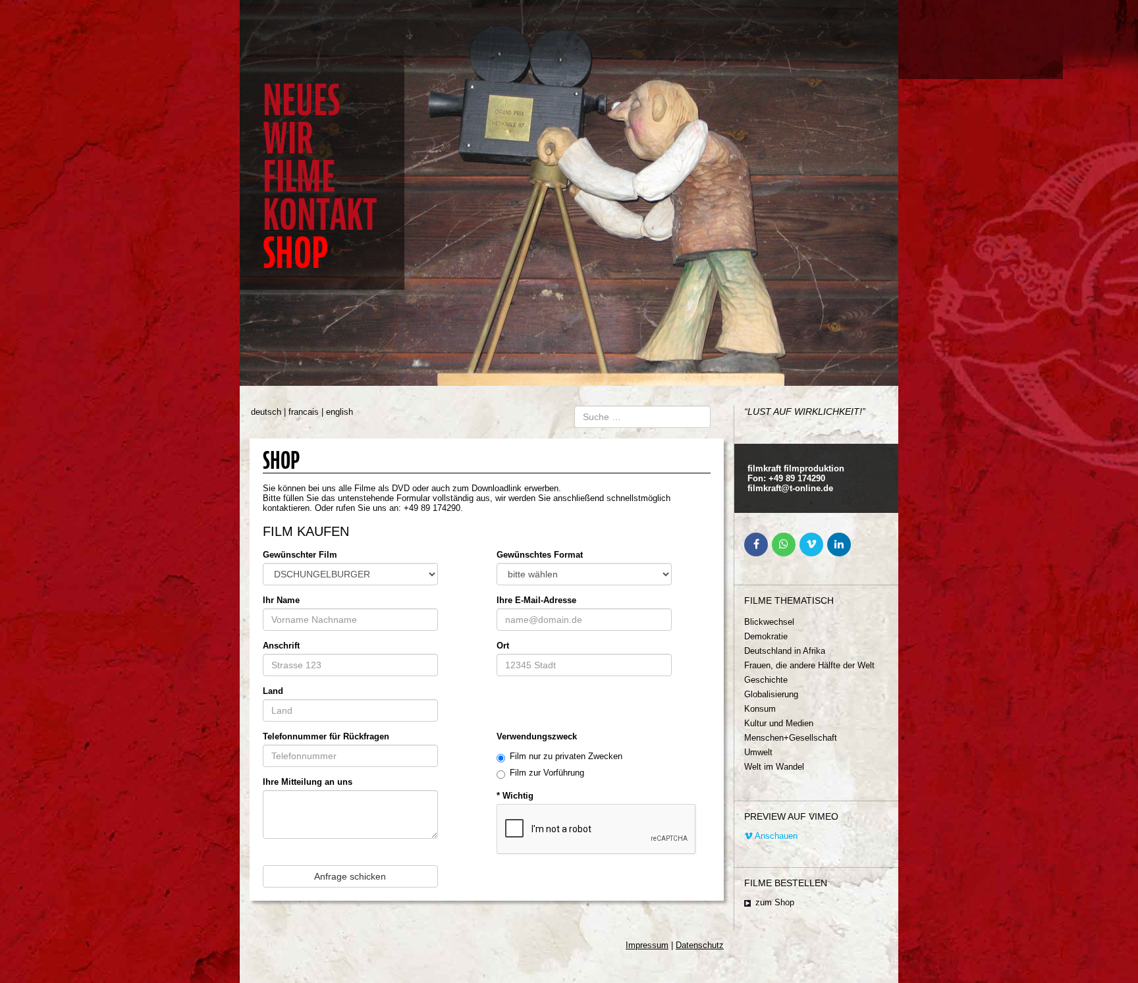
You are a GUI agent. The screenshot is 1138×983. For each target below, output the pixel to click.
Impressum (647, 945)
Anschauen (775, 836)
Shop (295, 253)
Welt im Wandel (774, 767)
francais (303, 412)
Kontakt (320, 215)
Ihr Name (281, 600)
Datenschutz (700, 945)
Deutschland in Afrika (784, 651)
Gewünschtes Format (540, 555)
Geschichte (766, 680)
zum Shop (774, 902)
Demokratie (766, 636)
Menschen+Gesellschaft (790, 738)
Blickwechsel (769, 622)
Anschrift (281, 646)
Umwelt (758, 752)
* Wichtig (515, 796)
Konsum (760, 709)
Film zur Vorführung (547, 773)
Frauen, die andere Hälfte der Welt (809, 665)
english (339, 412)
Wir (288, 138)
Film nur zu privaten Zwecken (566, 756)
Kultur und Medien (778, 723)
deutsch (266, 412)
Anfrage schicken (350, 876)
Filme (299, 176)
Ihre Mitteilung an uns (307, 782)
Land (273, 691)
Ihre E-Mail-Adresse (536, 600)
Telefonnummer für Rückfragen (326, 736)
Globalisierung (771, 694)
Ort (503, 646)
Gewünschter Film (300, 555)
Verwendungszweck (537, 736)
